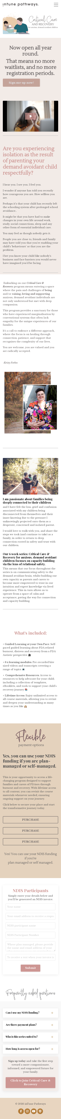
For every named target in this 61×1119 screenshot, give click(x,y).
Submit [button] (30, 968)
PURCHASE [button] (30, 819)
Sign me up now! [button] (21, 82)
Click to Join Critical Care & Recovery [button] (30, 1082)
